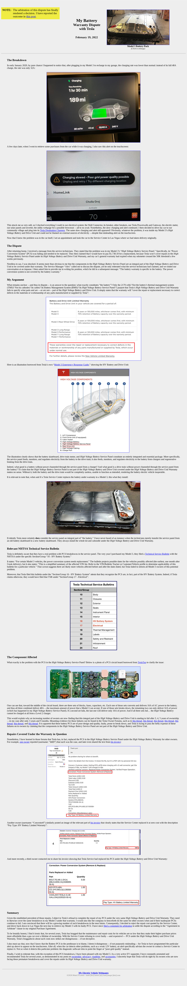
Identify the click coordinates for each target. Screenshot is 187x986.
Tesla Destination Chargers (52, 230)
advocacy (86, 956)
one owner (25, 742)
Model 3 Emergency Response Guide (71, 364)
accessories (110, 956)
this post (31, 16)
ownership (76, 956)
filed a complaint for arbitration (118, 926)
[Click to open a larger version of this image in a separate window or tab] (138, 44)
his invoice (116, 742)
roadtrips (96, 956)
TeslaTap (142, 662)
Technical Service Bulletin (157, 554)
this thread (137, 721)
